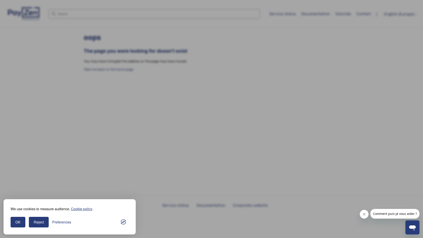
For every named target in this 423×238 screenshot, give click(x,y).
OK (17, 222)
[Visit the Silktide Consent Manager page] (123, 222)
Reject (39, 222)
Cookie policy (81, 208)
